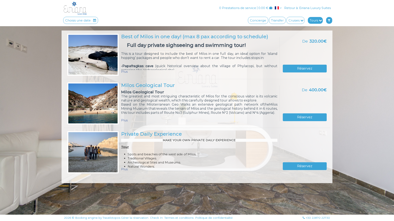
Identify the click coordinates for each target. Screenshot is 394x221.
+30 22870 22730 (318, 217)
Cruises (294, 20)
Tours (314, 20)
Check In (156, 217)
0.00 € (263, 7)
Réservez (304, 68)
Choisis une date (78, 20)
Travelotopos (111, 217)
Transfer (277, 20)
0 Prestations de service (237, 7)
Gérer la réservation (134, 217)
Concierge (258, 20)
